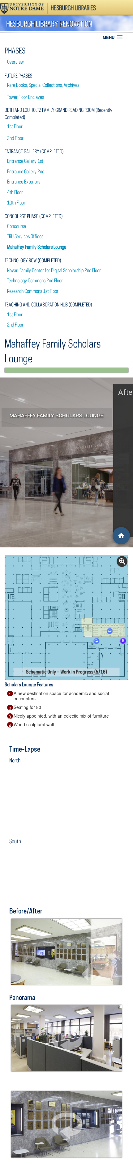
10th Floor (16, 203)
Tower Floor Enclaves (25, 97)
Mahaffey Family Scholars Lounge (36, 247)
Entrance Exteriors (23, 182)
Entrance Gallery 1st (25, 161)
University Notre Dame (48, 7)
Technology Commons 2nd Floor (35, 280)
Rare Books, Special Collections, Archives (43, 85)
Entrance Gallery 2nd (25, 171)
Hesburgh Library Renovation (49, 23)
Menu (108, 37)
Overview (15, 62)
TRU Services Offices (25, 236)
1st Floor (15, 126)
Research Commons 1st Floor (32, 291)
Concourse (16, 226)
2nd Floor (15, 138)
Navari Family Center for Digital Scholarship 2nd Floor (54, 270)
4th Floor (15, 192)
